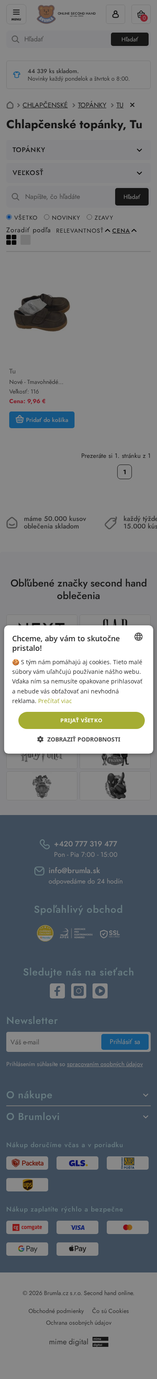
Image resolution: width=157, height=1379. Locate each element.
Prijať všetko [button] (81, 720)
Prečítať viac (55, 701)
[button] (78, 739)
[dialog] (78, 689)
